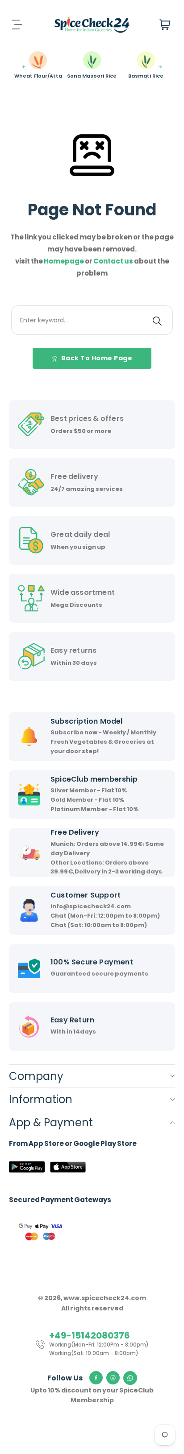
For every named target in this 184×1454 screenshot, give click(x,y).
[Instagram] (113, 1377)
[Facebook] (96, 1377)
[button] (24, 67)
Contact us (113, 261)
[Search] (157, 320)
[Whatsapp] (130, 1378)
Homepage (64, 261)
